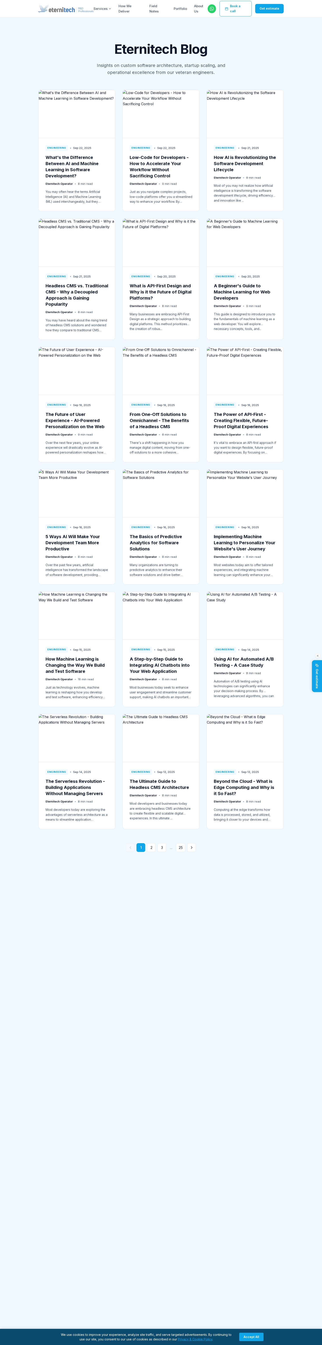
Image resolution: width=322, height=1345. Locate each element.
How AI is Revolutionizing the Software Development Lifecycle (245, 163)
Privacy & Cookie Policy (195, 1339)
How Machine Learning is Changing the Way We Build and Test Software (75, 665)
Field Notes (154, 8)
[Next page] (191, 847)
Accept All (251, 1337)
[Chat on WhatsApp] (212, 8)
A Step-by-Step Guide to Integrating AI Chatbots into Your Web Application (160, 665)
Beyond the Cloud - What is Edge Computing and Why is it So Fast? (244, 787)
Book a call (235, 8)
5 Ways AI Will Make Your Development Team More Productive (73, 542)
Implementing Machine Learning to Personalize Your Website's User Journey (244, 542)
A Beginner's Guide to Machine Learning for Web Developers (242, 292)
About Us (198, 8)
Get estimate (269, 8)
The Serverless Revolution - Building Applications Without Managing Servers (75, 787)
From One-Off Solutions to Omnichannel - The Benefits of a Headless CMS (159, 420)
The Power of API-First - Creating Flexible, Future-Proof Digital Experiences (241, 420)
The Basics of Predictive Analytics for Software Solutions (156, 542)
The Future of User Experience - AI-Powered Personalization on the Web (75, 420)
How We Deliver (125, 8)
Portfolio (180, 9)
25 (181, 847)
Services (101, 9)
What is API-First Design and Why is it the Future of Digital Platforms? (160, 292)
